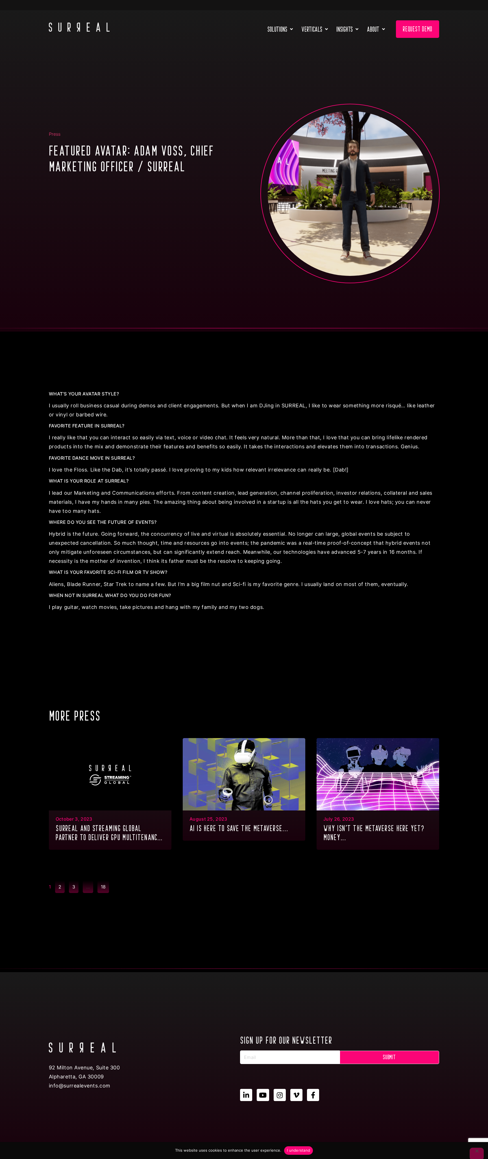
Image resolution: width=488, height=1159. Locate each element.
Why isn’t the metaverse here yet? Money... (373, 832)
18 (105, 885)
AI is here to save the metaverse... (238, 828)
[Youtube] (263, 1095)
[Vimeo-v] (296, 1095)
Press (54, 134)
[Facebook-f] (313, 1095)
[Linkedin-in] (246, 1095)
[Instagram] (280, 1095)
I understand (298, 1150)
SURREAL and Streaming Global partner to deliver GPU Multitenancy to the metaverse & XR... (108, 833)
